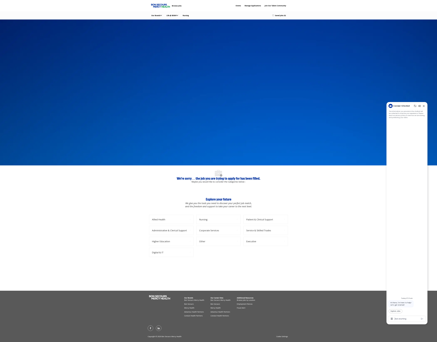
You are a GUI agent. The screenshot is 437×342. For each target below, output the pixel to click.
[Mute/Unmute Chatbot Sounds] (419, 106)
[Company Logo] (160, 5)
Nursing (186, 15)
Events (238, 5)
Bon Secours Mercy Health (194, 300)
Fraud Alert (241, 308)
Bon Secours (189, 304)
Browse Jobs (177, 6)
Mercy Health (189, 308)
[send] (422, 318)
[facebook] (150, 328)
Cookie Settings (282, 336)
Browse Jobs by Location (246, 300)
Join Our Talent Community (275, 5)
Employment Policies (245, 304)
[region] (406, 212)
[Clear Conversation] (415, 105)
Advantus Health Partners (194, 312)
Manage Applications (253, 5)
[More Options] (391, 318)
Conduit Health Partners (193, 316)
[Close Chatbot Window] (423, 106)
